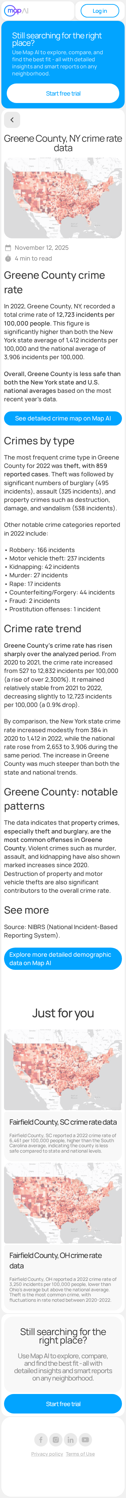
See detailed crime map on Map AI (63, 418)
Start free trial (63, 93)
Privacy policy (47, 1454)
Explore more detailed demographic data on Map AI (60, 958)
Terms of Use (80, 1454)
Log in (100, 10)
